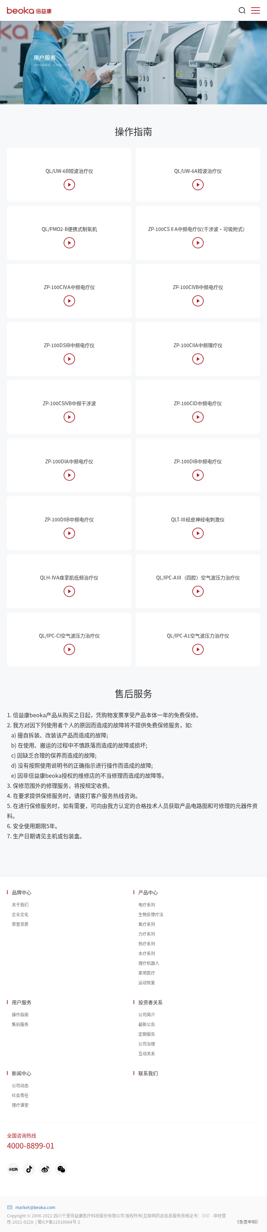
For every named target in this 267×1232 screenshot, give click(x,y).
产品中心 (148, 892)
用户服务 (21, 1002)
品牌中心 (21, 892)
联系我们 (148, 1073)
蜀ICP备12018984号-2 (59, 1222)
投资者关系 (150, 1002)
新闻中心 (21, 1073)
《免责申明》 (247, 1222)
